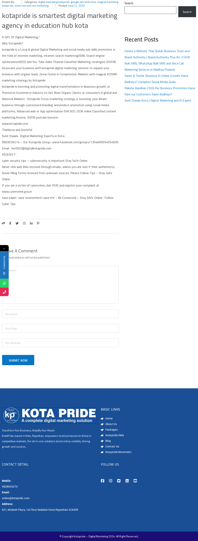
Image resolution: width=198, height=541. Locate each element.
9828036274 (10, 486)
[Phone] (4, 291)
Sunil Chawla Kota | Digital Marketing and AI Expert (158, 100)
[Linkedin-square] (127, 481)
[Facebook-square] (102, 481)
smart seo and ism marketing (32, 5)
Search (129, 3)
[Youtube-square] (135, 481)
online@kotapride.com (15, 498)
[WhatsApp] (4, 283)
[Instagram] (110, 481)
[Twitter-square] (118, 481)
